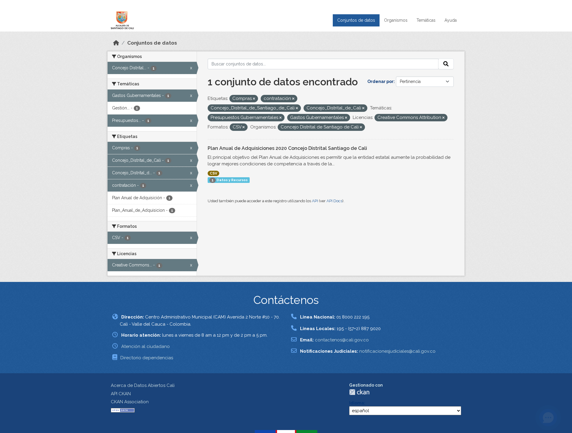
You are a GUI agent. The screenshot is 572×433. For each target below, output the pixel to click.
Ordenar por (380, 81)
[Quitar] (254, 99)
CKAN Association (130, 401)
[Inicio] (116, 43)
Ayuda (450, 20)
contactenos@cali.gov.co (342, 340)
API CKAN (121, 393)
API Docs (334, 201)
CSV (213, 173)
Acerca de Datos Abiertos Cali (143, 385)
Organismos (396, 20)
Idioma (356, 403)
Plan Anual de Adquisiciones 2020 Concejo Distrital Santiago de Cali (287, 148)
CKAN (359, 392)
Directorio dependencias (146, 357)
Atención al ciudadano (145, 346)
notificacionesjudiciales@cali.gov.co (397, 351)
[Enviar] (446, 64)
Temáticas (426, 20)
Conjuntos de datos (356, 20)
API (315, 201)
